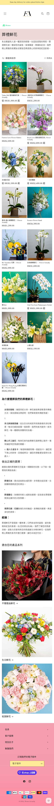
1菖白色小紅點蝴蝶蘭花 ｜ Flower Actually (39, 96)
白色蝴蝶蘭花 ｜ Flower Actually (38, 263)
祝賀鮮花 (6, 716)
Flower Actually (30, 801)
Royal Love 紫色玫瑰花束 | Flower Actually (39, 139)
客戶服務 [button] (9, 736)
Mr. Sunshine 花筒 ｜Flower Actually (11, 264)
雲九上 (4, 305)
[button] (5, 13)
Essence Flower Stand (34, 220)
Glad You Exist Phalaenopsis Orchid (39, 305)
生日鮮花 (6, 660)
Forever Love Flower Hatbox (11, 138)
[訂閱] (41, 764)
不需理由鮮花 (8, 603)
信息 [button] (7, 729)
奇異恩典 (5, 345)
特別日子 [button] (9, 742)
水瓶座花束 (6, 180)
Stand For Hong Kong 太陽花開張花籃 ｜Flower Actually (14, 387)
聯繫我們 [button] (9, 749)
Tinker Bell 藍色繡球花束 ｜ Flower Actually (14, 96)
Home (8, 25)
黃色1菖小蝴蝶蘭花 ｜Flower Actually (12, 221)
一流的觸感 (31, 180)
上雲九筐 (30, 345)
